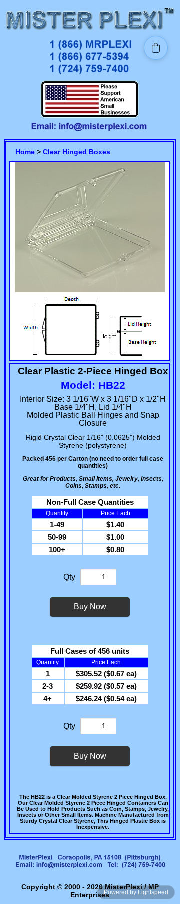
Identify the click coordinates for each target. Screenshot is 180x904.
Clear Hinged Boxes (76, 152)
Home (25, 152)
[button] (156, 48)
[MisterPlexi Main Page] (90, 31)
